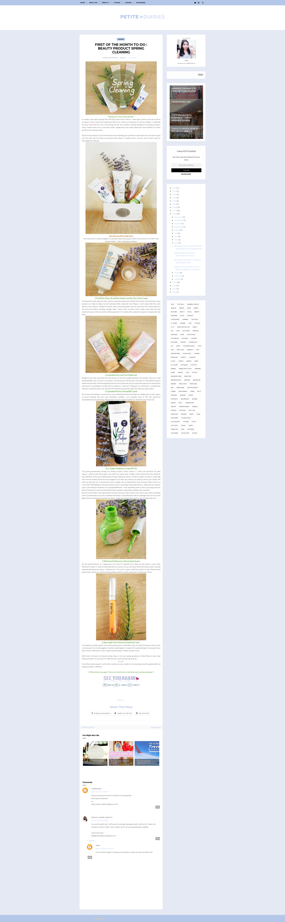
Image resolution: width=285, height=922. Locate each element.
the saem (186, 421)
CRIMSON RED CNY (181, 101)
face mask (174, 342)
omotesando (182, 391)
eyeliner (194, 338)
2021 (174, 198)
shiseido (173, 410)
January (177, 279)
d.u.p (172, 327)
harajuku (190, 349)
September (178, 227)
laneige (180, 372)
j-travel (180, 361)
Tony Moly (180, 304)
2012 (174, 292)
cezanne (182, 323)
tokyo (194, 421)
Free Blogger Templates (114, 918)
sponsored (174, 418)
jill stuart (174, 365)
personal (174, 395)
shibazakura (189, 403)
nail (172, 387)
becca (189, 312)
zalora (194, 433)
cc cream (174, 323)
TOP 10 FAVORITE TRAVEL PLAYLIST (118, 762)
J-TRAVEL (116, 2)
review (191, 395)
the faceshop (175, 421)
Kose (172, 304)
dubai (182, 334)
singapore (174, 414)
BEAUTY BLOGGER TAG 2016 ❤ (94, 762)
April (176, 243)
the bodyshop (186, 418)
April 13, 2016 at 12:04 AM (105, 848)
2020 (174, 201)
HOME (82, 2)
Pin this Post (144, 713)
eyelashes (185, 338)
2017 (174, 210)
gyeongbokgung (189, 346)
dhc (172, 331)
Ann (98, 845)
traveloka (174, 429)
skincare (183, 414)
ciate (190, 323)
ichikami (196, 353)
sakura (173, 403)
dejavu (195, 327)
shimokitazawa (184, 406)
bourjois (190, 315)
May (176, 240)
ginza (178, 346)
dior (177, 331)
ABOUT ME (93, 2)
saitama (194, 399)
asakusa (173, 308)
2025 (174, 188)
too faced (174, 425)
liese (187, 372)
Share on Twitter (125, 713)
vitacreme (190, 429)
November (178, 220)
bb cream (174, 312)
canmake (185, 319)
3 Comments (132, 57)
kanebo (173, 368)
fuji (172, 346)
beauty (182, 312)
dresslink (174, 334)
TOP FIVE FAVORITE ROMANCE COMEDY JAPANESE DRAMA (181, 118)
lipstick (194, 372)
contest (197, 323)
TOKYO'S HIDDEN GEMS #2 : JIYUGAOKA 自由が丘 (185, 129)
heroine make (175, 353)
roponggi (174, 399)
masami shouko (176, 380)
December (178, 217)
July (175, 233)
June (176, 236)
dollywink (186, 331)
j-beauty (183, 357)
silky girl (192, 410)
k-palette (194, 365)
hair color (180, 349)
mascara (187, 380)
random (121, 39)
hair (172, 349)
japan (196, 361)
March (177, 272)
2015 (174, 282)
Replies (92, 841)
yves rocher (185, 433)
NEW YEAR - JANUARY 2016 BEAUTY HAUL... (145, 762)
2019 (174, 204)
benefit (196, 312)
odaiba (173, 391)
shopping (182, 410)
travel (190, 425)
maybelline (196, 380)
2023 (174, 191)
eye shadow (175, 338)
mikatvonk (193, 384)
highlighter (187, 353)
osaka (192, 391)
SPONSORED (140, 2)
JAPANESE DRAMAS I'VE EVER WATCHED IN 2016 (183, 89)
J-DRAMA (128, 2)
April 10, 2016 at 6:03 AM (99, 820)
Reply (157, 807)
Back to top (198, 919)
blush (182, 315)
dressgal (196, 331)
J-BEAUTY (105, 2)
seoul (180, 403)
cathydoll (194, 319)
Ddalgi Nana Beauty (102, 817)
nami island (180, 387)
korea (173, 372)
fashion (183, 342)
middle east (183, 384)
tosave (183, 425)
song (198, 414)
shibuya (173, 406)
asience (181, 308)
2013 (174, 289)
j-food (173, 361)
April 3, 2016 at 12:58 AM (99, 792)
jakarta (188, 361)
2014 (174, 285)
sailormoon (185, 399)
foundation (193, 342)
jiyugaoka (184, 365)
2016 (174, 214)
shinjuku (195, 406)
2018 (174, 207)
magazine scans (176, 376)
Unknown (96, 789)
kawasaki (198, 368)
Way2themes (99, 918)
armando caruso (193, 304)
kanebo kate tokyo (185, 368)
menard (173, 384)
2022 (174, 194)
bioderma (174, 315)
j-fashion (192, 357)
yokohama (174, 433)
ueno (182, 429)
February (177, 276)
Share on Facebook (102, 713)
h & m (199, 346)
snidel (191, 414)
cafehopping (175, 319)
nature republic (192, 387)
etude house (191, 334)
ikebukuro (174, 357)
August (177, 230)
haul (197, 349)
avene (189, 308)
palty (199, 391)
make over (187, 376)
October (177, 223)
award (196, 308)
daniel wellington (183, 327)
